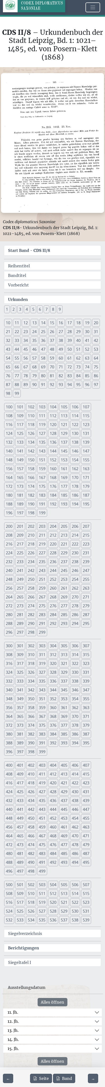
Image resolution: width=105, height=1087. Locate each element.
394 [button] (75, 743)
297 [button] (20, 632)
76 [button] (8, 375)
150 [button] (31, 460)
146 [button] (75, 451)
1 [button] (7, 309)
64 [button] (96, 358)
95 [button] (78, 384)
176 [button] (53, 486)
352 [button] (53, 698)
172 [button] (9, 486)
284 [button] (53, 614)
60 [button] (61, 358)
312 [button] (53, 654)
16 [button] (61, 322)
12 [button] (25, 322)
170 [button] (75, 477)
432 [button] (9, 800)
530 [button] (75, 911)
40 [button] (78, 340)
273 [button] (20, 605)
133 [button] (20, 442)
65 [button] (8, 367)
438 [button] (75, 800)
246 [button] (75, 570)
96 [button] (87, 384)
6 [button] (40, 309)
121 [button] (64, 424)
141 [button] (20, 451)
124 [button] (9, 433)
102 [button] (31, 407)
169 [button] (64, 477)
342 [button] (31, 690)
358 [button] (31, 707)
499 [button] (42, 871)
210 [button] (31, 535)
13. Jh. (13, 1030)
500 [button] (9, 884)
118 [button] (31, 424)
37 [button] (52, 340)
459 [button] (42, 827)
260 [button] (53, 588)
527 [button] (42, 911)
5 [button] (33, 309)
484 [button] (53, 853)
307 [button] (86, 645)
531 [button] (86, 911)
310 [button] (31, 654)
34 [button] (25, 340)
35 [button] (34, 340)
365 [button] (20, 716)
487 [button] (86, 853)
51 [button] (78, 349)
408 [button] (9, 774)
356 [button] (9, 707)
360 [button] (53, 707)
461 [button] (64, 827)
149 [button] (20, 460)
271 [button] (86, 597)
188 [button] (9, 504)
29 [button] (78, 331)
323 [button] (86, 663)
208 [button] (9, 535)
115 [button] (86, 415)
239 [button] (86, 561)
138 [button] (75, 442)
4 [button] (27, 309)
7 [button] (46, 309)
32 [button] (8, 340)
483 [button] (42, 853)
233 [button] (20, 561)
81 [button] (52, 375)
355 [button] (86, 698)
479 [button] (86, 844)
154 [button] (75, 460)
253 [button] (64, 579)
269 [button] (64, 597)
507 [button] (86, 884)
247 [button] (86, 570)
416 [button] (9, 783)
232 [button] (9, 561)
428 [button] (53, 791)
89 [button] (25, 384)
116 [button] (9, 424)
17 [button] (69, 322)
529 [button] (64, 911)
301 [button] (20, 645)
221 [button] (64, 544)
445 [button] (64, 809)
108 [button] (9, 415)
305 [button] (64, 645)
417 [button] (20, 783)
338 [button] (75, 681)
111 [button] (42, 415)
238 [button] (75, 561)
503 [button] (42, 884)
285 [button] (64, 614)
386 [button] (75, 734)
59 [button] (52, 358)
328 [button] (53, 672)
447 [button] (86, 809)
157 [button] (20, 468)
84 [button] (78, 375)
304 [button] (53, 645)
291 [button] (42, 623)
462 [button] (75, 827)
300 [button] (9, 645)
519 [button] (42, 902)
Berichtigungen (23, 947)
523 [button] (86, 902)
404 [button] (53, 765)
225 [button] (20, 553)
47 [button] (43, 349)
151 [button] (42, 460)
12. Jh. (13, 1021)
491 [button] (42, 862)
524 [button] (9, 911)
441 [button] (20, 809)
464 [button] (9, 836)
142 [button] (31, 451)
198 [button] (31, 513)
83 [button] (69, 375)
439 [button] (86, 800)
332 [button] (9, 681)
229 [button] (64, 553)
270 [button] (75, 597)
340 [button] (9, 690)
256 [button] (9, 588)
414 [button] (75, 774)
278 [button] (75, 605)
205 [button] (64, 526)
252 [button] (53, 579)
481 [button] (20, 853)
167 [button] (42, 477)
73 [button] (78, 367)
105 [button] (64, 407)
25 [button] (43, 331)
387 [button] (86, 734)
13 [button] (34, 322)
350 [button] (31, 698)
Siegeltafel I (19, 962)
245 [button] (64, 570)
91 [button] (43, 384)
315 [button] (86, 654)
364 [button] (9, 716)
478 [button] (75, 844)
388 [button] (9, 743)
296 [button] (9, 632)
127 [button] (42, 433)
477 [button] (64, 844)
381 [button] (20, 734)
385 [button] (64, 734)
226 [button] (31, 553)
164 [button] (9, 477)
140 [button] (9, 451)
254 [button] (75, 579)
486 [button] (75, 853)
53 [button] (96, 349)
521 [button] (64, 902)
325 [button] (20, 672)
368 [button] (53, 716)
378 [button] (75, 725)
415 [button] (86, 774)
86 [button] (96, 375)
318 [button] (31, 663)
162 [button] (75, 468)
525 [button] (20, 911)
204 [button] (53, 526)
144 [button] (53, 451)
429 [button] (64, 791)
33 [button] (17, 340)
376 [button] (53, 725)
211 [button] (42, 535)
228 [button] (53, 553)
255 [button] (86, 579)
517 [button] (20, 902)
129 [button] (64, 433)
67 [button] (25, 367)
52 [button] (87, 349)
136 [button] (53, 442)
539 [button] (86, 920)
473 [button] (20, 844)
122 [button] (75, 424)
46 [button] (34, 349)
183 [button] (42, 495)
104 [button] (53, 407)
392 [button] (53, 743)
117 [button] (20, 424)
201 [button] (20, 526)
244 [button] (53, 570)
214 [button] (75, 535)
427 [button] (42, 791)
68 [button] (34, 367)
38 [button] (61, 340)
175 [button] (42, 486)
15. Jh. (13, 1048)
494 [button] (75, 862)
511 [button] (42, 893)
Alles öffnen (52, 1002)
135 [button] (42, 442)
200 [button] (9, 526)
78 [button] (25, 375)
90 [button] (34, 384)
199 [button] (42, 513)
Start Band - (29, 250)
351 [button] (42, 698)
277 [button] (64, 605)
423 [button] (86, 783)
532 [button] (9, 920)
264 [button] (9, 597)
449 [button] (20, 818)
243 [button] (42, 570)
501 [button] (20, 884)
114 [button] (75, 415)
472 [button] (9, 844)
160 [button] (53, 468)
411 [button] (42, 774)
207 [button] (86, 526)
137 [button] (64, 442)
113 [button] (64, 415)
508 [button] (9, 893)
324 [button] (9, 672)
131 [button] (86, 433)
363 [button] (86, 707)
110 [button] (31, 415)
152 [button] (53, 460)
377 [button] (64, 725)
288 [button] (9, 623)
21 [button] (8, 331)
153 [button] (64, 460)
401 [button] (20, 765)
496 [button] (9, 871)
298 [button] (31, 632)
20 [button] (96, 322)
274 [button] (31, 605)
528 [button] (53, 911)
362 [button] (75, 707)
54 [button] (8, 358)
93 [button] (61, 384)
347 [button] (86, 690)
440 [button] (9, 809)
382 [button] (31, 734)
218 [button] (31, 544)
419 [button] (42, 783)
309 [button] (20, 654)
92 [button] (52, 384)
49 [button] (61, 349)
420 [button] (53, 783)
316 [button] (9, 663)
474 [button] (31, 844)
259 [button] (42, 588)
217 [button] (20, 544)
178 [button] (75, 486)
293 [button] (64, 623)
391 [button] (42, 743)
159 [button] (42, 468)
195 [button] (86, 504)
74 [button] (87, 367)
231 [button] (86, 553)
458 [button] (31, 827)
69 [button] (43, 367)
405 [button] (64, 765)
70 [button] (52, 367)
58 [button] (43, 358)
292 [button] (53, 623)
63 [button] (87, 358)
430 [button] (75, 791)
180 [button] (9, 495)
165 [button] (20, 477)
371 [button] (86, 716)
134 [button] (31, 442)
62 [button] (78, 358)
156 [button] (9, 468)
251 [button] (42, 579)
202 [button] (31, 526)
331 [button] (86, 672)
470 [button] (75, 836)
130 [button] (75, 433)
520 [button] (53, 902)
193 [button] (64, 504)
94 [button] (69, 384)
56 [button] (25, 358)
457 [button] (20, 827)
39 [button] (69, 340)
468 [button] (53, 836)
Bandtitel (17, 275)
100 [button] (9, 407)
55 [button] (17, 358)
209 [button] (20, 535)
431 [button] (86, 791)
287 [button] (86, 614)
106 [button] (75, 407)
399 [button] (42, 751)
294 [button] (75, 623)
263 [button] (86, 588)
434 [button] (31, 800)
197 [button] (20, 513)
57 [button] (34, 358)
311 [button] (42, 654)
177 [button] (64, 486)
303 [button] (42, 645)
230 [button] (75, 553)
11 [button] (17, 322)
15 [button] (52, 322)
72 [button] (69, 367)
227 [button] (42, 553)
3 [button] (20, 309)
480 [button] (9, 853)
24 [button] (34, 331)
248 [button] (9, 579)
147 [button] (86, 451)
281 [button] (20, 614)
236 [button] (53, 561)
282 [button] (31, 614)
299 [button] (42, 632)
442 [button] (31, 809)
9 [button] (60, 309)
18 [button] (78, 322)
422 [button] (75, 783)
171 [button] (86, 477)
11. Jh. (13, 1012)
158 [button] (31, 468)
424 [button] (9, 791)
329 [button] (64, 672)
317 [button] (20, 663)
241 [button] (20, 570)
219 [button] (42, 544)
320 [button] (53, 663)
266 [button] (31, 597)
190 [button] (31, 504)
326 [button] (31, 672)
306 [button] (75, 645)
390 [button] (31, 743)
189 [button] (20, 504)
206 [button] (75, 526)
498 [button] (31, 871)
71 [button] (61, 367)
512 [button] (53, 893)
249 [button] (20, 579)
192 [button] (53, 504)
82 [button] (61, 375)
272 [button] (9, 605)
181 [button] (20, 495)
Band (67, 1078)
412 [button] (53, 774)
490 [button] (31, 862)
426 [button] (31, 791)
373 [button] (20, 725)
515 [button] (86, 893)
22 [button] (17, 331)
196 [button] (9, 513)
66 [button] (17, 367)
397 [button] (20, 751)
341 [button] (20, 690)
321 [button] (64, 663)
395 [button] (86, 743)
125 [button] (20, 433)
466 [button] (31, 836)
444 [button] (53, 809)
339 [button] (86, 681)
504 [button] (53, 884)
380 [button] (9, 734)
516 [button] (9, 902)
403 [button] (42, 765)
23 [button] (25, 331)
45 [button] (25, 349)
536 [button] (53, 920)
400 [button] (9, 765)
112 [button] (53, 415)
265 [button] (20, 597)
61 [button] (69, 358)
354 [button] (75, 698)
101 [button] (20, 407)
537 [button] (64, 920)
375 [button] (42, 725)
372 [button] (9, 725)
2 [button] (13, 309)
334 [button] (31, 681)
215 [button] (86, 535)
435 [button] (42, 800)
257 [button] (20, 588)
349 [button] (20, 698)
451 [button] (42, 818)
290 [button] (31, 623)
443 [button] (42, 809)
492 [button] (53, 862)
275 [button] (42, 605)
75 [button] (96, 367)
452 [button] (53, 818)
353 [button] (64, 698)
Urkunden (18, 299)
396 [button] (9, 751)
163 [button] (86, 468)
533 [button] (20, 920)
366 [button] (31, 716)
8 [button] (53, 309)
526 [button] (31, 911)
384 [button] (53, 734)
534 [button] (31, 920)
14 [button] (43, 322)
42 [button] (96, 340)
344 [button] (53, 690)
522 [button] (75, 902)
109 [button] (20, 415)
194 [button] (75, 504)
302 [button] (31, 645)
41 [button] (87, 340)
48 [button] (52, 349)
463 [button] (86, 827)
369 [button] (64, 716)
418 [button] (31, 783)
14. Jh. (13, 1039)
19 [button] (87, 322)
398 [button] (31, 751)
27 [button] (61, 331)
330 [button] (75, 672)
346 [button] (75, 690)
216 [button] (9, 544)
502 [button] (31, 884)
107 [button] (86, 407)
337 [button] (64, 681)
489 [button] (20, 862)
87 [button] (8, 384)
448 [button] (9, 818)
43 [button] (8, 349)
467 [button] (42, 836)
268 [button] (53, 597)
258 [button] (31, 588)
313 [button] (64, 654)
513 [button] (64, 893)
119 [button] (42, 424)
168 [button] (53, 477)
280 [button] (9, 614)
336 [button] (53, 681)
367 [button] (42, 716)
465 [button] (20, 836)
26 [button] (52, 331)
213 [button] (64, 535)
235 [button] (42, 561)
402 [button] (31, 765)
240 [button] (9, 570)
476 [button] (53, 844)
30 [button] (87, 331)
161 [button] (64, 468)
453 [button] (64, 818)
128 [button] (53, 433)
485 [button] (64, 853)
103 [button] (42, 407)
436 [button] (53, 800)
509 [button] (20, 893)
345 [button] (64, 690)
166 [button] (31, 477)
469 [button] (64, 836)
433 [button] (20, 800)
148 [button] (9, 460)
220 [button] (53, 544)
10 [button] (8, 322)
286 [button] (75, 614)
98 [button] (8, 393)
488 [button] (9, 862)
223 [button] (86, 544)
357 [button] (20, 707)
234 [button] (31, 561)
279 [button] (86, 605)
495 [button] (86, 862)
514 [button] (75, 893)
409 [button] (20, 774)
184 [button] (53, 495)
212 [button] (53, 535)
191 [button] (42, 504)
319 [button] (42, 663)
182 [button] (31, 495)
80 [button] (43, 375)
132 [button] (9, 442)
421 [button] (64, 783)
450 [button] (31, 818)
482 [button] (31, 853)
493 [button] (64, 862)
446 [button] (75, 809)
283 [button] (42, 614)
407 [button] (86, 765)
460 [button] (53, 827)
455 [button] (86, 818)
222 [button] (75, 544)
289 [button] (20, 623)
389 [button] (20, 743)
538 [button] (75, 920)
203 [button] (42, 526)
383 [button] (42, 734)
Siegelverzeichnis (25, 933)
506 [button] (75, 884)
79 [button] (34, 375)
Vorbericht (18, 285)
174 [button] (31, 486)
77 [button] (17, 375)
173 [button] (20, 486)
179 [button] (86, 486)
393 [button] (64, 743)
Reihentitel (19, 265)
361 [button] (64, 707)
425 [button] (20, 791)
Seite (44, 1078)
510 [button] (31, 893)
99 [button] (17, 393)
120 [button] (53, 424)
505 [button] (64, 884)
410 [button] (31, 774)
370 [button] (75, 716)
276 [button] (53, 605)
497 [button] (20, 871)
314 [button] (75, 654)
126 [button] (31, 433)
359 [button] (42, 707)
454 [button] (75, 818)
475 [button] (42, 844)
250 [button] (31, 579)
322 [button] (75, 663)
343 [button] (42, 690)
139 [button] (86, 442)
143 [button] (42, 451)
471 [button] (86, 836)
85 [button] (87, 375)
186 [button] (75, 495)
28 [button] (69, 331)
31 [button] (96, 331)
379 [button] (86, 725)
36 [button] (43, 340)
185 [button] (64, 495)
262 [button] (75, 588)
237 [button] (64, 561)
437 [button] (64, 800)
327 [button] (42, 672)
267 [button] (42, 597)
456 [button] (9, 827)
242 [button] (31, 570)
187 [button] (86, 495)
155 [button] (86, 460)
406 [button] (75, 765)
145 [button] (64, 451)
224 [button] (9, 553)
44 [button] (17, 349)
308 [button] (9, 654)
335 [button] (42, 681)
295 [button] (86, 623)
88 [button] (17, 384)
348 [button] (9, 698)
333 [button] (20, 681)
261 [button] (64, 588)
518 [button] (31, 902)
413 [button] (64, 774)
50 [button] (69, 349)
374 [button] (31, 725)
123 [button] (86, 424)
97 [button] (96, 384)
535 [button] (42, 920)
